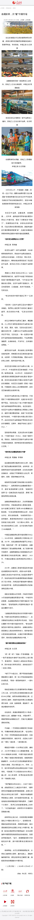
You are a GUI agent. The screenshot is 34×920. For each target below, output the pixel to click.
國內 (14, 8)
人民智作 (12, 905)
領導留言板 (27, 895)
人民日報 (5, 895)
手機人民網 (19, 895)
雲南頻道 (8, 8)
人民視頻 (5, 905)
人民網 (2, 8)
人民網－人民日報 (25, 20)
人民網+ (12, 895)
